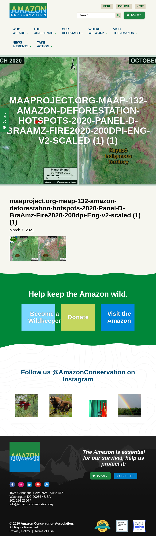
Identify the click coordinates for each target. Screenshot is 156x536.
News (20, 44)
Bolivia (124, 6)
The (43, 31)
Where (96, 31)
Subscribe (125, 476)
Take (43, 44)
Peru (107, 6)
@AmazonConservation (88, 372)
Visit (140, 6)
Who (19, 31)
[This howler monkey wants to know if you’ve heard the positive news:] (135, 407)
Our (71, 31)
